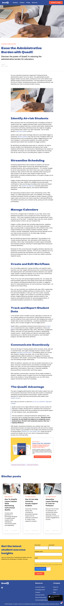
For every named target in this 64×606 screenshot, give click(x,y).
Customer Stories (39, 594)
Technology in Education (32, 464)
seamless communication (24, 352)
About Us (55, 587)
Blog (54, 592)
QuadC (3, 64)
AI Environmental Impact (41, 600)
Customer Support (40, 587)
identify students (23, 136)
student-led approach (28, 186)
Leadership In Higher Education (18, 464)
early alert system (21, 131)
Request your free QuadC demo (31, 431)
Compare (37, 592)
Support (55, 589)
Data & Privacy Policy (40, 597)
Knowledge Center (40, 589)
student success (15, 398)
